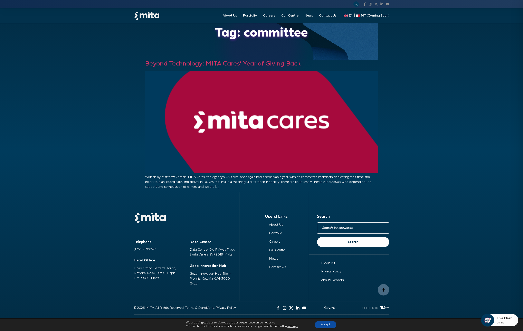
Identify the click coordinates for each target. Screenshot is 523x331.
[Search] (356, 4)
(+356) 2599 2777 (144, 249)
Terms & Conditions (199, 308)
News (309, 15)
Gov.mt (329, 308)
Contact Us (327, 15)
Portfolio (250, 15)
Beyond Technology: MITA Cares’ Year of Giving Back (223, 64)
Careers (269, 15)
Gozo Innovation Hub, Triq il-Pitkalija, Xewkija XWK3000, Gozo (211, 278)
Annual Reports (332, 280)
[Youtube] (387, 4)
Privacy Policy (331, 271)
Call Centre (289, 15)
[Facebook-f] (364, 4)
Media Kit (328, 263)
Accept (325, 324)
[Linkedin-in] (381, 4)
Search (353, 242)
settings (292, 326)
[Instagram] (370, 4)
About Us (230, 15)
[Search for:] (353, 228)
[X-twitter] (376, 4)
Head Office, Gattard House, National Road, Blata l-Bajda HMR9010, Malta (155, 273)
